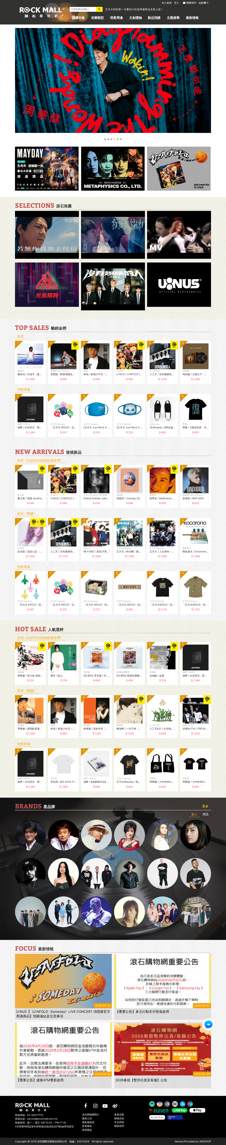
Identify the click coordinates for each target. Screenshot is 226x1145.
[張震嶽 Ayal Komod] (96, 835)
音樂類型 (97, 18)
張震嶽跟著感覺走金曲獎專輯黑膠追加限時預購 (133, 9)
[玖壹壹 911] (195, 911)
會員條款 (87, 1125)
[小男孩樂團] (63, 911)
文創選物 (135, 18)
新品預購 (154, 18)
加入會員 (167, 2)
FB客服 (208, 1024)
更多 (205, 806)
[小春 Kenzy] (129, 873)
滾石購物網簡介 (90, 1114)
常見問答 (119, 1122)
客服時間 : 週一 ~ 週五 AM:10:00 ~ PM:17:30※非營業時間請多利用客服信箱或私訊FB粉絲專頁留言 (44, 1124)
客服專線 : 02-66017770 (29, 1114)
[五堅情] (30, 911)
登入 (176, 2)
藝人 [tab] (194, 814)
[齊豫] (129, 835)
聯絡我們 (119, 1125)
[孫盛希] (63, 873)
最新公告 (87, 1118)
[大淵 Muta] (162, 873)
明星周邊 (116, 18)
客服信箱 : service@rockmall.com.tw (36, 1118)
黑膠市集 (78, 18)
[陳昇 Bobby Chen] (63, 835)
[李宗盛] (96, 911)
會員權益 (87, 1129)
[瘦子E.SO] (195, 873)
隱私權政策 (88, 1122)
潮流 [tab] (206, 814)
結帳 (203, 2)
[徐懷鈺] (195, 835)
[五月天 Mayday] (162, 911)
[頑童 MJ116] (96, 873)
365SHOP (205, 1141)
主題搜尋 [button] (173, 18)
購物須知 (119, 1118)
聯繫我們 (191, 2)
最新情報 (192, 18)
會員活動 (119, 1114)
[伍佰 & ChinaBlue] (129, 911)
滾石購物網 (41, 12)
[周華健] (30, 835)
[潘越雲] (162, 835)
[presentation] (11, 365)
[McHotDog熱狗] (30, 873)
